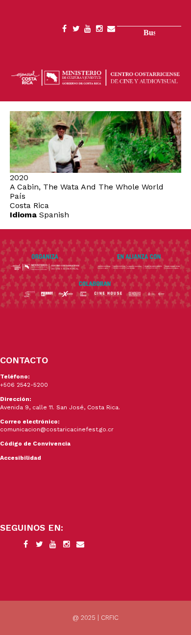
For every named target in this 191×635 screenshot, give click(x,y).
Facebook (64, 30)
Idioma (23, 214)
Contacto (111, 30)
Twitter (76, 30)
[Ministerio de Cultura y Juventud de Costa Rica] (95, 77)
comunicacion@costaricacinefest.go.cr (57, 429)
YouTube (88, 30)
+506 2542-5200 (24, 384)
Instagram (99, 30)
